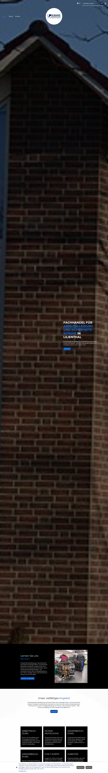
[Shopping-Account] (105, 3)
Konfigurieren (22, 771)
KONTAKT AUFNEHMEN (27, 678)
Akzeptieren (80, 767)
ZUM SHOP (67, 349)
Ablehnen (89, 767)
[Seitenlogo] (54, 16)
